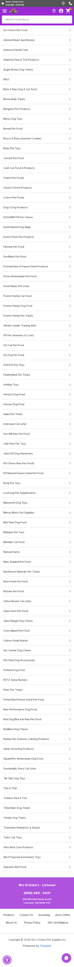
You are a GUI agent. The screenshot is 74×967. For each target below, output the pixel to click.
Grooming (44, 915)
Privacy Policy (32, 922)
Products (9, 915)
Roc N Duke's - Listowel (37, 885)
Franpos (45, 946)
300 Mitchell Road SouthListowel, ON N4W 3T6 (37, 901)
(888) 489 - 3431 (37, 893)
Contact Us (26, 915)
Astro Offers (62, 915)
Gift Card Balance (58, 922)
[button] (7, 960)
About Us (11, 922)
